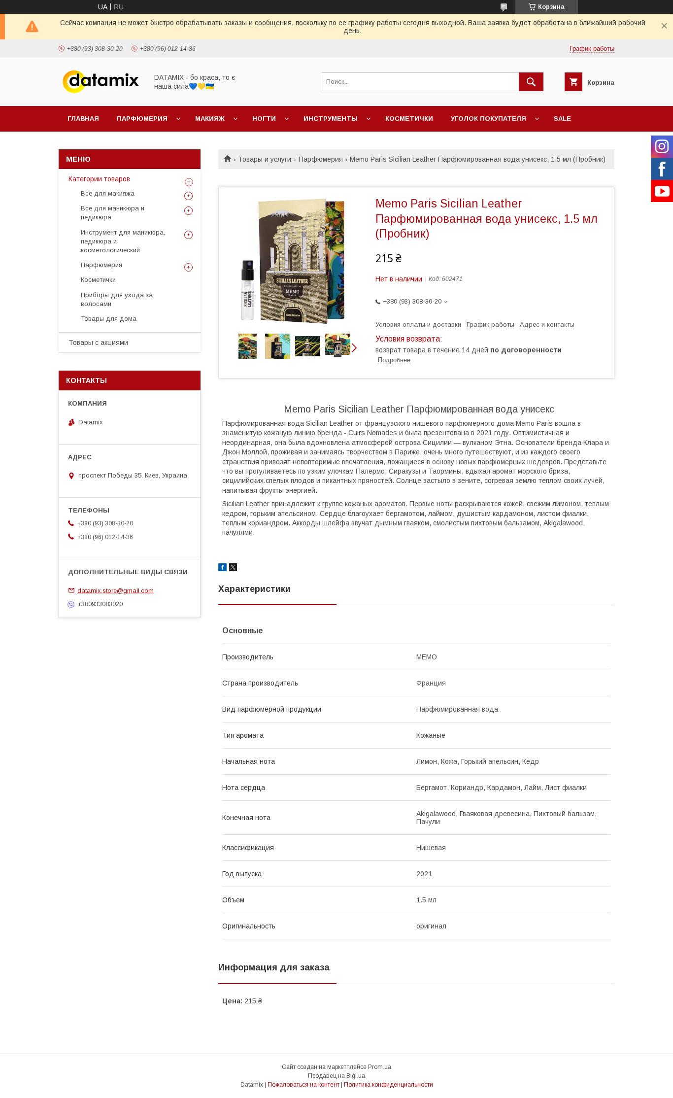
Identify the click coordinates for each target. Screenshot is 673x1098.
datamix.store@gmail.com (115, 590)
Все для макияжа (108, 193)
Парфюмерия (142, 118)
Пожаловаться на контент (303, 1084)
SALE (562, 118)
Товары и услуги (264, 159)
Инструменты (330, 118)
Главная (83, 118)
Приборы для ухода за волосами (117, 299)
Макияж (210, 118)
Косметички (409, 118)
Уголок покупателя (488, 118)
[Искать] (531, 81)
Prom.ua (379, 1067)
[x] (233, 569)
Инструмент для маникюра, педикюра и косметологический (123, 241)
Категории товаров (99, 179)
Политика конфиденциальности (388, 1084)
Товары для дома (108, 318)
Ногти (264, 118)
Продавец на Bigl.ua (336, 1075)
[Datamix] (100, 93)
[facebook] (222, 569)
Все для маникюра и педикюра (112, 213)
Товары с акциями (98, 342)
